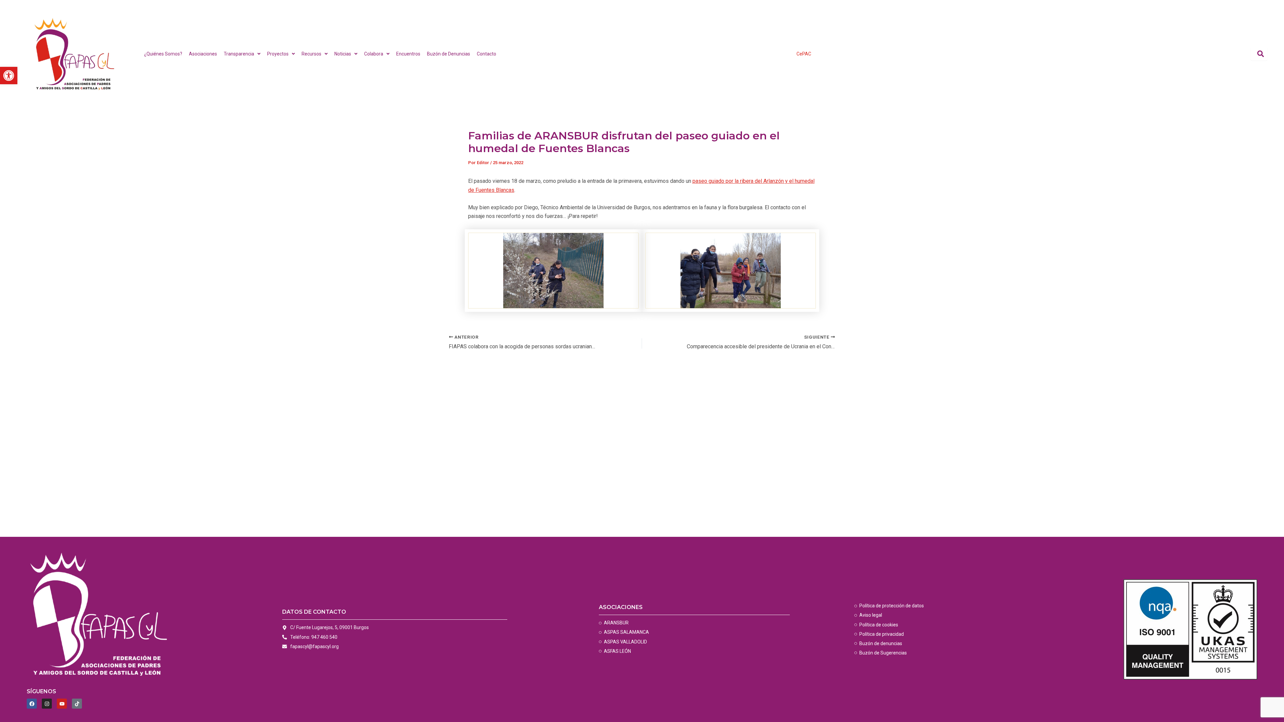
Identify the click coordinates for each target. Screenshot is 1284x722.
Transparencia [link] (239, 53)
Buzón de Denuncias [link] (448, 53)
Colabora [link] (373, 53)
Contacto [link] (486, 53)
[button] (242, 53)
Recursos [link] (311, 53)
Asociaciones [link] (203, 53)
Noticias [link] (342, 53)
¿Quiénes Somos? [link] (163, 53)
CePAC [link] (803, 53)
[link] (8, 75)
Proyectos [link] (278, 53)
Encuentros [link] (408, 53)
